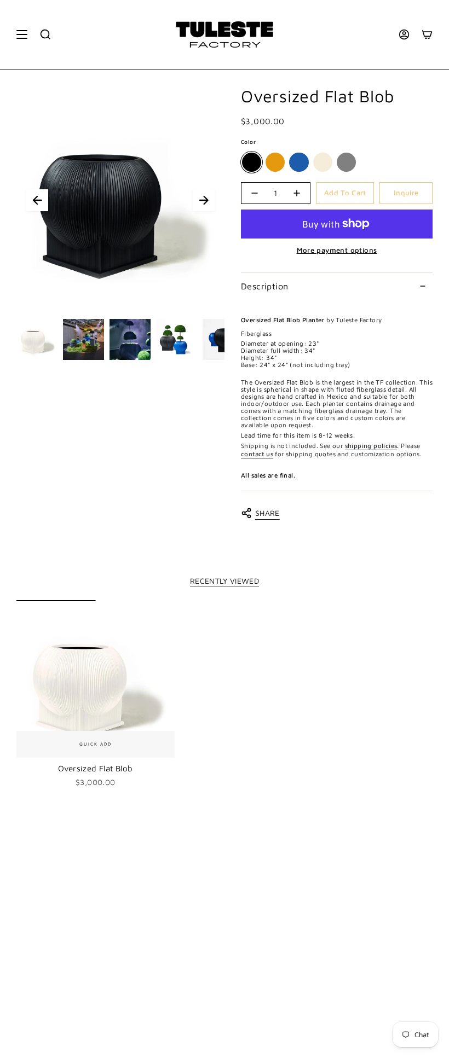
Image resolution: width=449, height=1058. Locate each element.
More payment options (337, 250)
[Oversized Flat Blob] (95, 679)
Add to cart (345, 192)
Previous (37, 200)
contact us (257, 453)
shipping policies (371, 445)
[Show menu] (22, 34)
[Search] (45, 34)
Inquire (406, 192)
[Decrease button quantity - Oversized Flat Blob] (255, 193)
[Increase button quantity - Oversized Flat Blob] (296, 193)
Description (264, 286)
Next (204, 200)
